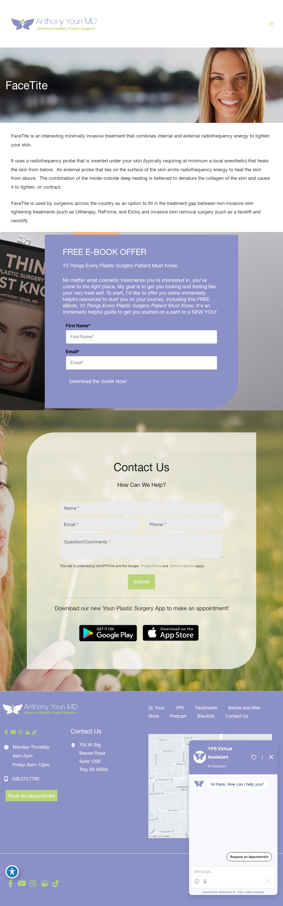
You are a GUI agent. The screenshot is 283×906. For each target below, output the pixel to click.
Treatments (206, 707)
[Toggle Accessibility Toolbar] (12, 871)
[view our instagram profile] (20, 732)
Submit (141, 582)
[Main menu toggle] (271, 23)
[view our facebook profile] (6, 732)
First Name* (78, 325)
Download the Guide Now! (98, 381)
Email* (72, 351)
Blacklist (205, 716)
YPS (179, 707)
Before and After (244, 707)
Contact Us (237, 716)
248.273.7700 (25, 778)
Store (153, 716)
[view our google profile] (27, 732)
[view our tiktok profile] (34, 732)
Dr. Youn (156, 707)
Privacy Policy (151, 565)
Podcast (178, 716)
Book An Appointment (31, 796)
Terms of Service (182, 565)
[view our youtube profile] (13, 732)
